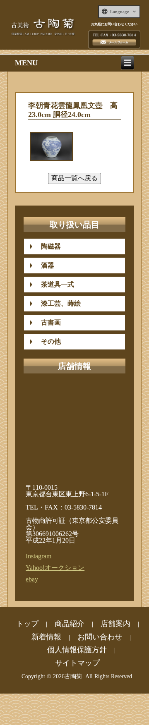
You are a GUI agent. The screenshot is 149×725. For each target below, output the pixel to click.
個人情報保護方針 (77, 650)
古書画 (47, 322)
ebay (32, 579)
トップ (27, 624)
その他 (47, 341)
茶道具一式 (54, 284)
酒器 (44, 265)
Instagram (38, 556)
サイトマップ (77, 663)
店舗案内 (115, 624)
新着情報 (46, 637)
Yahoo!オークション (55, 567)
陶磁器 (47, 246)
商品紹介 (69, 624)
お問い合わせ (99, 637)
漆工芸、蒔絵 (57, 303)
